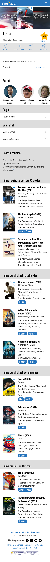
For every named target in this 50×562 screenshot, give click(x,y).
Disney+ (22, 333)
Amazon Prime (25, 231)
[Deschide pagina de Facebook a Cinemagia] (27, 540)
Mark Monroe (9, 132)
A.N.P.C (33, 548)
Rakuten (32, 333)
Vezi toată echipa (11, 139)
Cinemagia (9, 3)
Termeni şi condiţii (15, 545)
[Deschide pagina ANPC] (17, 553)
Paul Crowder (9, 116)
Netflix (22, 302)
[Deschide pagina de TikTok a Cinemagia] (40, 540)
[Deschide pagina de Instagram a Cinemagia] (31, 540)
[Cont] (42, 3)
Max (20, 399)
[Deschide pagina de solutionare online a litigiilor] (32, 553)
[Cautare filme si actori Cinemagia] (46, 3)
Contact (28, 545)
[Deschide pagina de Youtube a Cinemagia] (35, 540)
